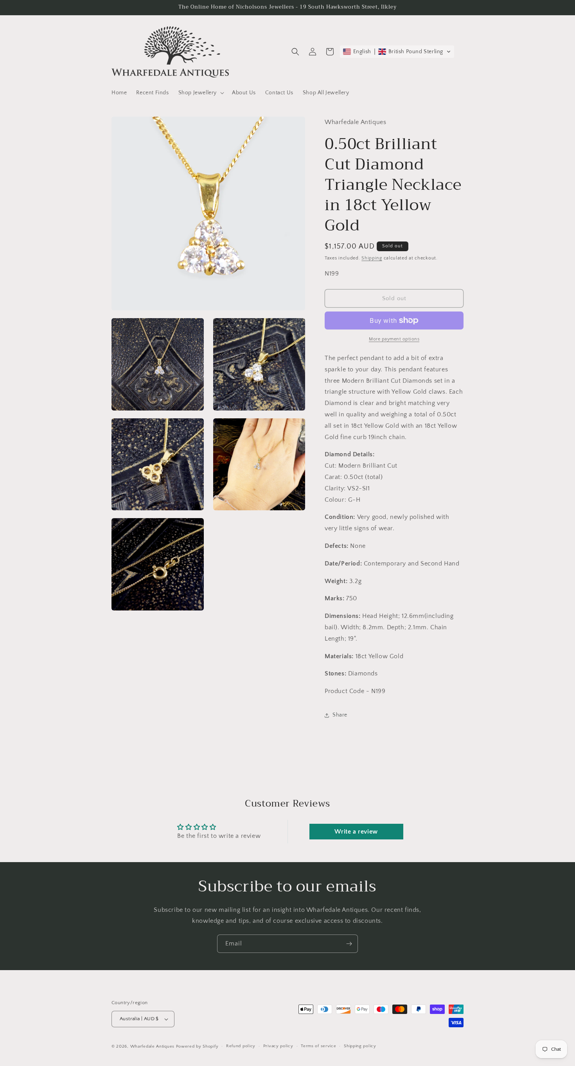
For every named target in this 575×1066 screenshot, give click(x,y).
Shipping (371, 258)
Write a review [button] (355, 831)
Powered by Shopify (197, 1046)
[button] (200, 93)
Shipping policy (360, 1046)
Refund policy (240, 1046)
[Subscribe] (349, 944)
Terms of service (318, 1046)
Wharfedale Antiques (152, 1046)
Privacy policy (278, 1046)
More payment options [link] (394, 339)
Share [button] (339, 715)
